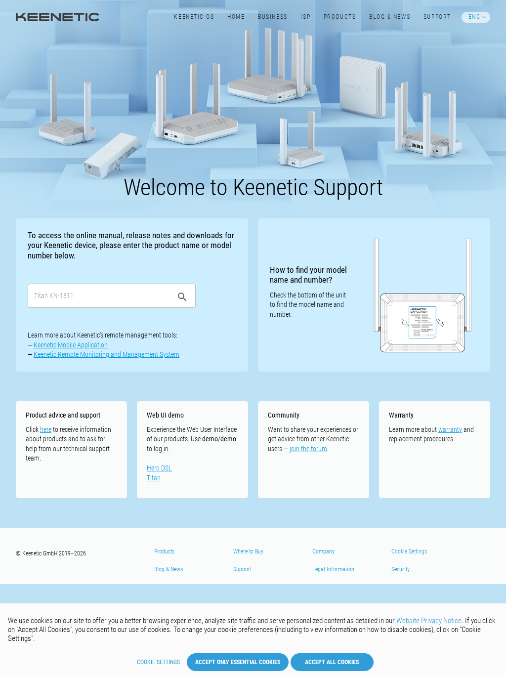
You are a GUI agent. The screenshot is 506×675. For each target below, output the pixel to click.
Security (400, 569)
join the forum (308, 449)
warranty (450, 429)
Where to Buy (248, 551)
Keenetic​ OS (194, 16)
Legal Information (333, 569)
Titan (154, 478)
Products (340, 16)
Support (437, 16)
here (45, 429)
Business (272, 16)
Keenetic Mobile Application (71, 345)
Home (236, 16)
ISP (305, 16)
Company (323, 551)
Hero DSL (159, 468)
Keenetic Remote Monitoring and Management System (106, 354)
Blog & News (389, 16)
